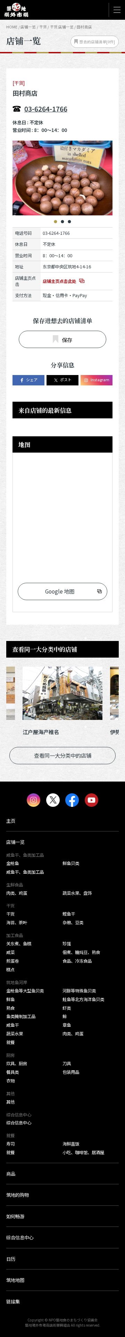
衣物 (10, 1081)
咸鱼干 (12, 1025)
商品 (10, 1173)
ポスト (66, 379)
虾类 (66, 1008)
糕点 (10, 969)
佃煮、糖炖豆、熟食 (81, 952)
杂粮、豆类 (72, 922)
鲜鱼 (10, 999)
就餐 (10, 1042)
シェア (32, 379)
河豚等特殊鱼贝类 (79, 991)
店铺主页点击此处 (59, 281)
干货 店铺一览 (62, 26)
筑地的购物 (17, 1194)
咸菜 (10, 952)
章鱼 (66, 1025)
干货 (10, 914)
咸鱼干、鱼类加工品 (25, 872)
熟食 (10, 1008)
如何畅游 (15, 1216)
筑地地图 (15, 1279)
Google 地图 (59, 591)
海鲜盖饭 (70, 1144)
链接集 (13, 1301)
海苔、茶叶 (16, 922)
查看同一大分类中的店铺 (62, 755)
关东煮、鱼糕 (18, 944)
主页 (10, 820)
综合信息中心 (18, 1123)
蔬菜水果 (14, 1034)
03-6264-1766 (45, 109)
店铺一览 (28, 26)
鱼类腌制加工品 (20, 1016)
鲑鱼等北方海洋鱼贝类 (83, 999)
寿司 (10, 1144)
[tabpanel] (62, 178)
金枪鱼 (12, 863)
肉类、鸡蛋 (16, 893)
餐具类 (12, 1072)
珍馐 (66, 944)
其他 (10, 1102)
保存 (67, 340)
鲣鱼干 (68, 914)
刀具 (66, 1063)
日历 (10, 1258)
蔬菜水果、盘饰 (77, 893)
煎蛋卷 (12, 961)
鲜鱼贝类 (70, 863)
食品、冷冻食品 (77, 961)
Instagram (100, 379)
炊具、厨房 (16, 1063)
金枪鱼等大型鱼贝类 (25, 991)
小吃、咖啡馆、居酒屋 (83, 1152)
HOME (11, 26)
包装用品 (70, 1072)
